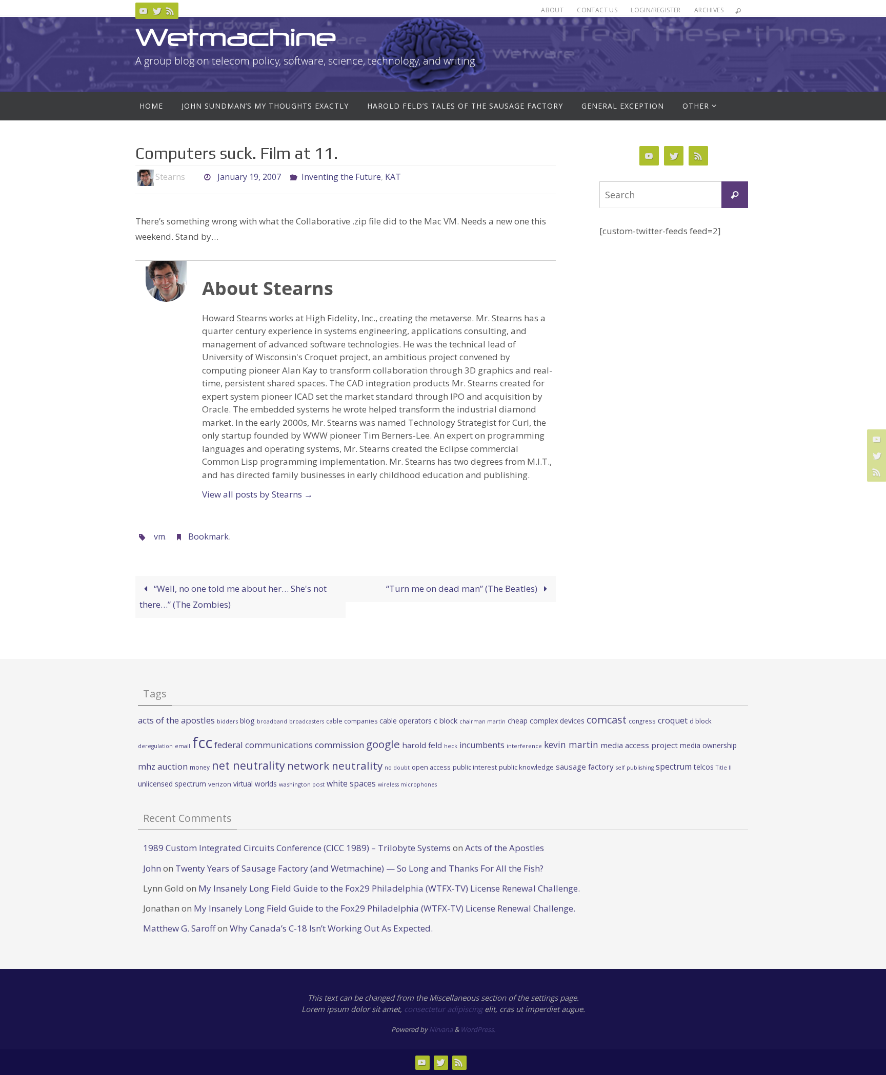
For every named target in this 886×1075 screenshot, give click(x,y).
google (383, 744)
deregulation (155, 746)
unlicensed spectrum (172, 784)
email (182, 746)
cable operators (405, 721)
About (552, 10)
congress (642, 721)
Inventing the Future (341, 176)
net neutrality (248, 765)
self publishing (635, 767)
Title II (724, 767)
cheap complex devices (546, 721)
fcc (202, 742)
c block (445, 720)
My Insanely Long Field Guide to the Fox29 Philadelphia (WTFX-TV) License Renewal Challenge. (389, 888)
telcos (704, 767)
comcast (607, 720)
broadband (272, 721)
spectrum (674, 766)
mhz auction (163, 766)
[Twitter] (157, 11)
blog (247, 721)
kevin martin (571, 744)
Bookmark (208, 536)
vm (159, 536)
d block (701, 721)
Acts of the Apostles (504, 848)
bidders (227, 721)
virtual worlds (255, 784)
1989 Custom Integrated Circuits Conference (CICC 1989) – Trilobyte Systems (297, 848)
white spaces (351, 783)
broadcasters (306, 721)
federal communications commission (289, 745)
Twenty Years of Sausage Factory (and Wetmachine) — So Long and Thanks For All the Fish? (359, 868)
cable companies (351, 721)
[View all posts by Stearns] (194, 177)
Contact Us (597, 10)
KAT (393, 176)
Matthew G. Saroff (179, 928)
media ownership (708, 745)
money (200, 767)
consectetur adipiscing (443, 1009)
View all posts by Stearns (257, 494)
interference (524, 746)
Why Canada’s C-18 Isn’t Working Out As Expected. (331, 928)
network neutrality (334, 765)
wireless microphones (407, 784)
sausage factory (585, 766)
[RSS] (170, 11)
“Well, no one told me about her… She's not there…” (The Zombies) (233, 597)
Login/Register (656, 10)
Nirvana (441, 1029)
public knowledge (526, 767)
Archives (708, 10)
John (152, 868)
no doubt (397, 767)
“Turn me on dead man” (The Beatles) (462, 588)
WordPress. (477, 1029)
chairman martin (482, 721)
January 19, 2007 (249, 176)
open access (431, 767)
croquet (673, 720)
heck (450, 746)
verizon (219, 784)
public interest (475, 767)
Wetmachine (235, 37)
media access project (639, 745)
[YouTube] (143, 11)
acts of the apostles (176, 720)
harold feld (422, 745)
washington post (302, 784)
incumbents (482, 745)
